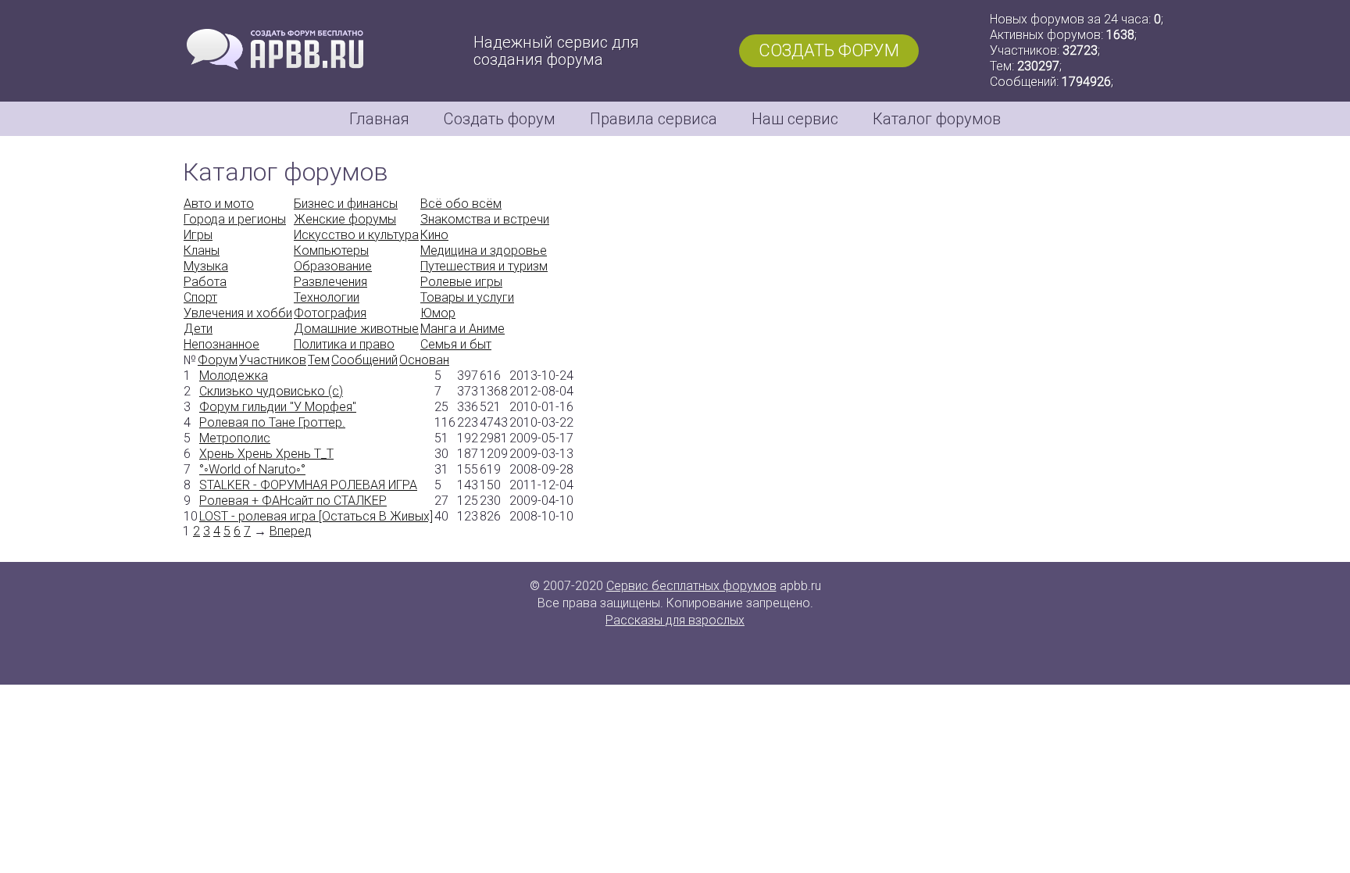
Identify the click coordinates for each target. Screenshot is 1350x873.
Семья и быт (455, 344)
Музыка (206, 266)
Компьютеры (331, 250)
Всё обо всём (461, 203)
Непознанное (221, 344)
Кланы (202, 250)
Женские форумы (345, 219)
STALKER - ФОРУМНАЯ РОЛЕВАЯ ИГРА (308, 485)
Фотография (330, 313)
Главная (379, 118)
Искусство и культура (356, 234)
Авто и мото (219, 203)
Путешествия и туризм (484, 266)
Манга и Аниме (462, 328)
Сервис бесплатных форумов (691, 585)
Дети (198, 328)
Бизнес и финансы (346, 203)
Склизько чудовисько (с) (271, 391)
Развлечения (330, 281)
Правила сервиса (653, 118)
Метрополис (234, 438)
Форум (218, 359)
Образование (333, 266)
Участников (272, 359)
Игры (198, 234)
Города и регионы (235, 219)
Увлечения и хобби (238, 313)
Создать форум (829, 50)
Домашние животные (356, 328)
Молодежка (233, 375)
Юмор (437, 313)
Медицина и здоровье (483, 250)
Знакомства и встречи (484, 219)
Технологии (326, 297)
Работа (205, 281)
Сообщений (364, 359)
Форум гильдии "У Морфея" (277, 406)
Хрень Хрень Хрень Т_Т (266, 453)
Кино (434, 234)
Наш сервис (795, 118)
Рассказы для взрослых (675, 620)
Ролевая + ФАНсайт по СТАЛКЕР (293, 500)
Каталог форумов (937, 118)
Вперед (291, 531)
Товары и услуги (467, 297)
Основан (424, 359)
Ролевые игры (461, 281)
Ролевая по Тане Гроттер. (272, 422)
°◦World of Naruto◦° (252, 469)
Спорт (200, 297)
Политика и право (344, 344)
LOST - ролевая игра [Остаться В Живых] (316, 516)
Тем (319, 359)
